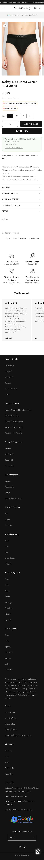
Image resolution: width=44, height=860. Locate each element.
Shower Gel (9, 465)
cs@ (11, 796)
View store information (14, 147)
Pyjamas (8, 614)
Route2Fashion (25, 855)
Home (8, 15)
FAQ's (7, 756)
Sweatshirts (9, 669)
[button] (35, 8)
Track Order (9, 774)
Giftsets (7, 492)
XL (30, 116)
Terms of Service (11, 729)
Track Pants (9, 608)
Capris (7, 596)
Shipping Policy (11, 718)
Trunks (7, 546)
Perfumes (8, 448)
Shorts (7, 585)
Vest (6, 552)
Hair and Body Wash (13, 498)
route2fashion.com (20, 796)
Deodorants (9, 454)
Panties (7, 519)
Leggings (8, 602)
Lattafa (7, 394)
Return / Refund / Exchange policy (18, 735)
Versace (8, 383)
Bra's (7, 513)
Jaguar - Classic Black (13, 427)
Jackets (7, 664)
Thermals (8, 564)
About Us (8, 751)
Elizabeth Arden (11, 388)
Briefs (7, 541)
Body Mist (9, 460)
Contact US (9, 768)
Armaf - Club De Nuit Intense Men (18, 410)
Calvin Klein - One (12, 415)
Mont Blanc (9, 377)
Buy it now (22, 131)
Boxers (7, 591)
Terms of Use (10, 712)
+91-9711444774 (17, 801)
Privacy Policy (10, 724)
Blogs (7, 762)
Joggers (8, 619)
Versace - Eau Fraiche (13, 433)
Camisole (8, 525)
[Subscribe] (33, 838)
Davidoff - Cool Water (14, 421)
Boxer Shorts (9, 558)
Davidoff (8, 371)
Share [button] (6, 219)
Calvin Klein (9, 365)
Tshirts (7, 579)
